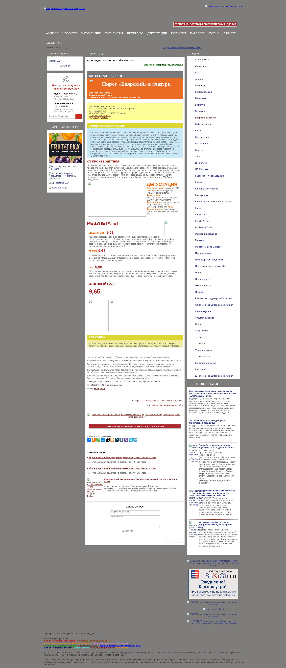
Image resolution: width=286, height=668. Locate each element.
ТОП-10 (214, 33)
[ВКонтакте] (89, 440)
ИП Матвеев (201, 169)
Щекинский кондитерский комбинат (214, 375)
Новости (69, 33)
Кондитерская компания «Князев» (213, 201)
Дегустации (157, 33)
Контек (198, 208)
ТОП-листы (114, 33)
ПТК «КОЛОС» (203, 285)
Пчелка (199, 292)
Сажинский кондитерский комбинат (214, 304)
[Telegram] (135, 440)
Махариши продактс (206, 233)
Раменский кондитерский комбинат (214, 298)
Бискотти (200, 104)
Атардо (199, 79)
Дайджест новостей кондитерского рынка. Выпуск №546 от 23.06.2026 (121, 468)
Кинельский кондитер (206, 188)
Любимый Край (203, 227)
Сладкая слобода (204, 317)
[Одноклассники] (94, 440)
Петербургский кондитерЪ (209, 259)
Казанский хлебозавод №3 (209, 175)
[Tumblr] (121, 440)
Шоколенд (200, 369)
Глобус (199, 150)
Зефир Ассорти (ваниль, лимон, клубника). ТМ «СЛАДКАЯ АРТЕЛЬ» (216, 446)
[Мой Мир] (103, 440)
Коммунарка (202, 195)
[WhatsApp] (98, 440)
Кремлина (200, 214)
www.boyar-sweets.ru (98, 118)
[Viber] (126, 440)
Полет (198, 272)
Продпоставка (202, 279)
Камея (198, 182)
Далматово (201, 66)
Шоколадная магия (205, 363)
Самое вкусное (203, 311)
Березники (201, 98)
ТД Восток (200, 337)
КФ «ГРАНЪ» (202, 221)
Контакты (195, 47)
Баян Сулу (201, 85)
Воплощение (202, 143)
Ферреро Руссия (204, 350)
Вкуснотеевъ (202, 137)
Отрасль (229, 33)
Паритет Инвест (203, 253)
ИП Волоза (201, 162)
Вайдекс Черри (203, 124)
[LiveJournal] (117, 440)
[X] (108, 440)
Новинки (178, 33)
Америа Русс (202, 59)
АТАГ (198, 72)
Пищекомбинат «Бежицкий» (210, 266)
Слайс (198, 324)
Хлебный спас (203, 356)
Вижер (198, 130)
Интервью (135, 33)
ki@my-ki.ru (99, 388)
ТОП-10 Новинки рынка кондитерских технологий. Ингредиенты (207, 421)
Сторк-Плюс (201, 330)
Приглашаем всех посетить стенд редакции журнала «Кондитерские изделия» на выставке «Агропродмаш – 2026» (212, 393)
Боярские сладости (205, 117)
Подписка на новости (176, 47)
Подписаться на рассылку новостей (164, 405)
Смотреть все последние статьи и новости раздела (156, 401)
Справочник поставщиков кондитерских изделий (205, 24)
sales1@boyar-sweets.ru (100, 116)
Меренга (200, 240)
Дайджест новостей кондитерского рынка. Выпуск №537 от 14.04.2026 (121, 457)
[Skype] (131, 440)
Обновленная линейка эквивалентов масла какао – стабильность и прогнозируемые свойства (217, 493)
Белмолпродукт (203, 92)
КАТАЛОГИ (197, 33)
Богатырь (200, 111)
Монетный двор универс (208, 246)
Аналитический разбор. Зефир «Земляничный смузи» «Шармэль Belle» (216, 524)
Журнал (52, 33)
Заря (197, 156)
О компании (91, 33)
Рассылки (54, 42)
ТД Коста (200, 343)
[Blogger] (112, 440)
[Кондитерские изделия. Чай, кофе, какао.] (65, 12)
